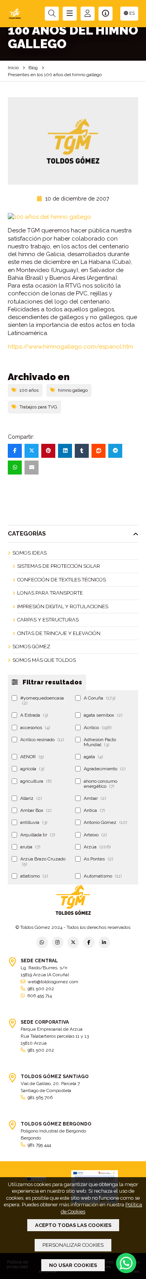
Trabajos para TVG (38, 407)
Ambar (95, 798)
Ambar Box (35, 810)
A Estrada (34, 715)
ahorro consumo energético (100, 783)
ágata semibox (103, 715)
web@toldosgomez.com (53, 981)
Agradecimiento (104, 768)
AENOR (32, 756)
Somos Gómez (31, 646)
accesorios (35, 727)
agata (93, 756)
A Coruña (99, 698)
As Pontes (98, 859)
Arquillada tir (37, 835)
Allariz (31, 798)
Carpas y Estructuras (48, 620)
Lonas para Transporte (50, 593)
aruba (30, 847)
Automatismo (102, 876)
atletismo (34, 876)
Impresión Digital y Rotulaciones (62, 606)
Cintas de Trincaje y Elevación (58, 633)
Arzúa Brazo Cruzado (42, 861)
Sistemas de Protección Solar (58, 566)
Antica (94, 810)
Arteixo (95, 835)
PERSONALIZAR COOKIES (73, 1245)
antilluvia (33, 822)
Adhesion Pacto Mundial (100, 742)
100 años (29, 390)
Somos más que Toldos (44, 660)
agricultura (35, 781)
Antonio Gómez (105, 822)
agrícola (32, 768)
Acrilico (97, 727)
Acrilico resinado (42, 739)
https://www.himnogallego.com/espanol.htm (70, 346)
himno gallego (73, 390)
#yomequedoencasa (42, 700)
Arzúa (97, 847)
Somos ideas (29, 553)
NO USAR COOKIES (73, 1265)
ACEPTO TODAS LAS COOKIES (73, 1225)
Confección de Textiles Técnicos (61, 580)
